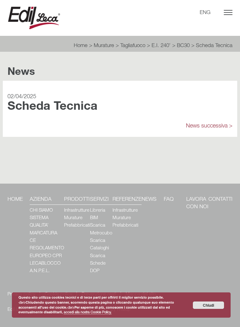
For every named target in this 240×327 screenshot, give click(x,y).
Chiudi (208, 305)
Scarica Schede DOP (98, 264)
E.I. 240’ (161, 46)
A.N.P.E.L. (40, 271)
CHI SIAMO (41, 210)
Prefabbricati (77, 225)
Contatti (220, 199)
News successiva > (209, 126)
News (149, 199)
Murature (104, 46)
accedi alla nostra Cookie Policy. (88, 312)
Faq (169, 199)
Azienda (41, 199)
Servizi (99, 199)
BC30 (183, 46)
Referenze (127, 199)
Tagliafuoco (132, 46)
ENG (205, 13)
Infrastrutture (76, 210)
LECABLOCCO (45, 263)
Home (81, 46)
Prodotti (77, 199)
